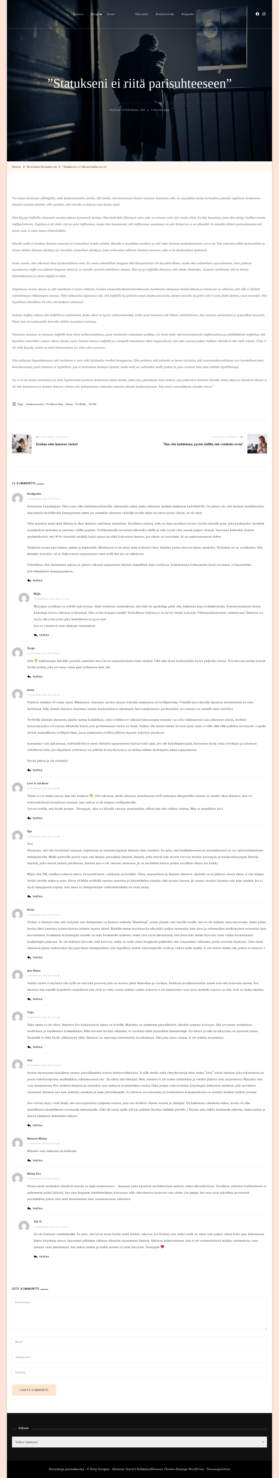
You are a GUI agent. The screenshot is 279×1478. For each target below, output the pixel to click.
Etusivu (78, 14)
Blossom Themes (163, 1469)
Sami (111, 14)
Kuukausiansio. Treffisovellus (44, 404)
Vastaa (38, 580)
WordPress (196, 1469)
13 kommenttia (160, 110)
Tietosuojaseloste (218, 1469)
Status (69, 404)
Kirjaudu (188, 14)
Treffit (92, 404)
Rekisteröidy (165, 14)
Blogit (95, 14)
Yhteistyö (141, 14)
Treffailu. (80, 404)
